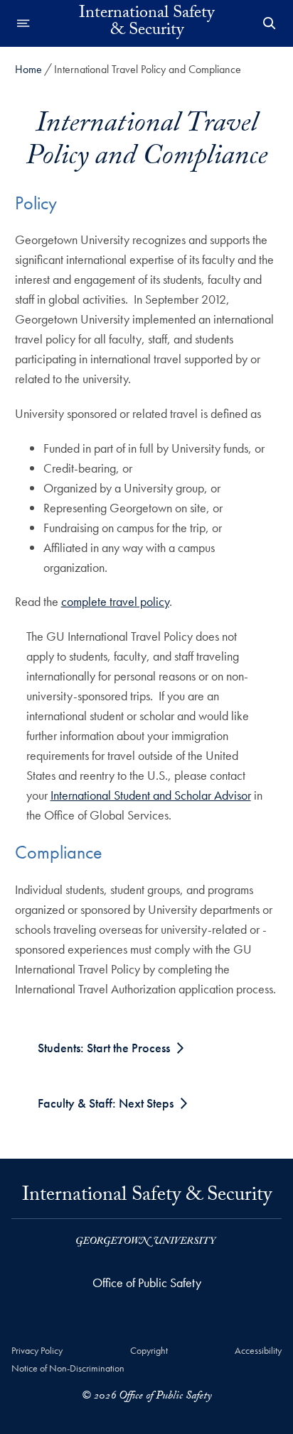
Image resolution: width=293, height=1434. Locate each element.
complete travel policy (115, 601)
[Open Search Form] (269, 23)
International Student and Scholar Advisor (150, 795)
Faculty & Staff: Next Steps (106, 1103)
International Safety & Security (146, 23)
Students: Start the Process (104, 1047)
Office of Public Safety (146, 1282)
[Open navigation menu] (23, 23)
